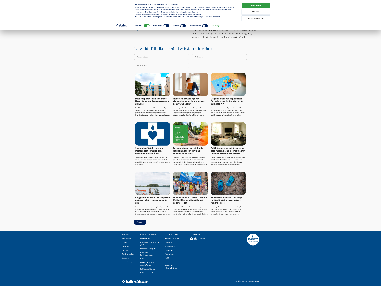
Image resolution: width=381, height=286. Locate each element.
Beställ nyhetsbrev (128, 254)
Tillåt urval (255, 12)
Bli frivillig (125, 250)
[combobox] (161, 57)
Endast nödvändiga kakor (256, 18)
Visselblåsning (127, 262)
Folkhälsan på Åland (172, 239)
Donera (124, 242)
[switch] (166, 25)
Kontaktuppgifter (127, 239)
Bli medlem (125, 246)
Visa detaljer (216, 26)
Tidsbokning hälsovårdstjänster (171, 267)
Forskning (168, 242)
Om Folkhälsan (145, 239)
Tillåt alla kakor (255, 5)
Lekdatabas (169, 250)
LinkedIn (202, 239)
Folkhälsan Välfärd (146, 273)
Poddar (167, 258)
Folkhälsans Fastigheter (148, 249)
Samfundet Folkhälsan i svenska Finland (148, 264)
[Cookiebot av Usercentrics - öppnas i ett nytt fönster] (121, 25)
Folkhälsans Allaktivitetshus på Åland (149, 244)
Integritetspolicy (253, 281)
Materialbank (169, 254)
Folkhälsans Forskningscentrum (146, 254)
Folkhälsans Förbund (147, 259)
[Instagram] (195, 238)
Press (167, 262)
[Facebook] (191, 238)
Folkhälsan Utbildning (147, 269)
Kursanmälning (170, 246)
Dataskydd (125, 258)
